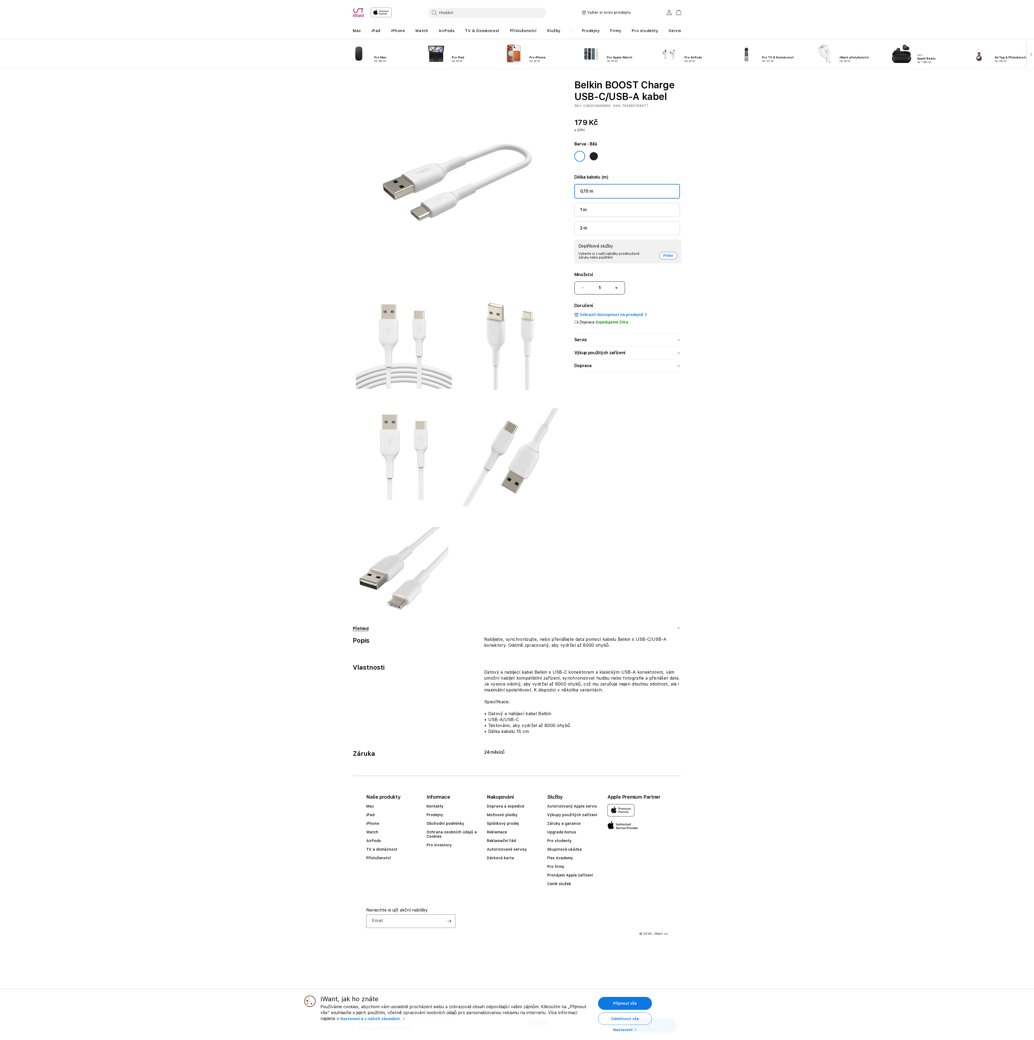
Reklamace (497, 832)
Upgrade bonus (561, 832)
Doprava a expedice (505, 806)
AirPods (373, 841)
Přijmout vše (625, 1003)
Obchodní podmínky (445, 823)
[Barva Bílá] (579, 156)
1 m (583, 209)
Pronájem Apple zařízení (570, 875)
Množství (583, 274)
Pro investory (439, 845)
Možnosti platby (502, 815)
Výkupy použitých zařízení (572, 815)
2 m (583, 228)
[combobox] (487, 13)
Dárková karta (500, 858)
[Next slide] (1030, 54)
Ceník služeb (559, 884)
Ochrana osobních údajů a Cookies (452, 834)
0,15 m (586, 191)
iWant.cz (661, 933)
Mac (370, 806)
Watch (372, 832)
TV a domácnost (381, 849)
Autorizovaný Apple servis (572, 806)
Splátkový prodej (503, 823)
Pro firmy (555, 866)
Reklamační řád (501, 841)
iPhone (372, 823)
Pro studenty (559, 841)
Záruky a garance (564, 823)
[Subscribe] (449, 921)
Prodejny (435, 815)
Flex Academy (560, 858)
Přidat (668, 256)
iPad (370, 815)
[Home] (359, 13)
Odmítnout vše (625, 1019)
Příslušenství (378, 858)
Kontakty (435, 806)
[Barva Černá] (593, 156)
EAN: (617, 106)
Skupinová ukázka (564, 849)
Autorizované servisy (507, 849)
